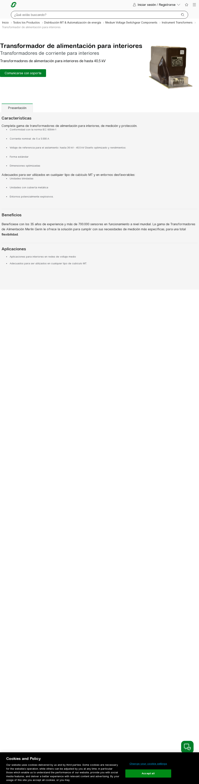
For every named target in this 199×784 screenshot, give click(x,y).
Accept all (148, 773)
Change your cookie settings (148, 763)
